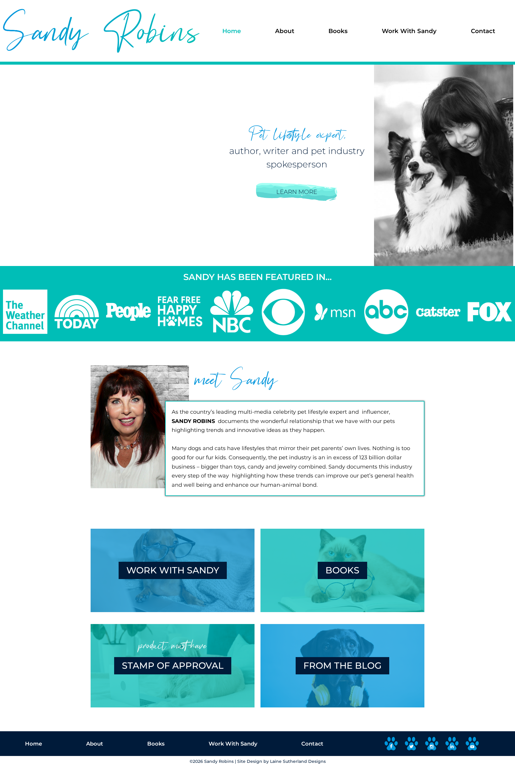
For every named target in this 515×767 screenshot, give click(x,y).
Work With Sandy (409, 31)
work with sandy (172, 570)
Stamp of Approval (173, 665)
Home (231, 31)
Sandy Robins (219, 761)
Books (338, 31)
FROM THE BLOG (342, 665)
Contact (483, 31)
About (284, 31)
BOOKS (342, 570)
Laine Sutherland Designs (298, 761)
